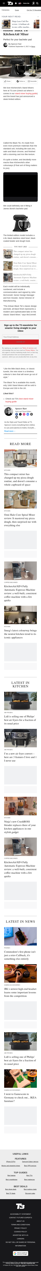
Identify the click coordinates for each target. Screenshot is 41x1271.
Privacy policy (20, 1228)
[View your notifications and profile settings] (16, 3)
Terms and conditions (20, 1225)
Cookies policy (20, 1232)
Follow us (22, 81)
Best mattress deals (30, 1189)
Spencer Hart (16, 44)
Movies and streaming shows (11, 1166)
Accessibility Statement (20, 1214)
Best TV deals (10, 1193)
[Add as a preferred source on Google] (20, 1253)
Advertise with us (20, 1235)
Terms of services (28, 348)
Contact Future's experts (20, 1217)
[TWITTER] (21, 414)
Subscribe (26, 3)
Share (8, 81)
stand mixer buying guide (26, 93)
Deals (17, 10)
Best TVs (29, 1175)
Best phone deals (10, 1189)
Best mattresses (29, 1179)
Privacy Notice (30, 350)
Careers (20, 1239)
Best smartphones (11, 1179)
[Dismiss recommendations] (38, 16)
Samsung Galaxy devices (30, 1161)
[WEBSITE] (32, 414)
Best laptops (12, 1175)
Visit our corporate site (28, 1263)
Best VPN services (30, 1166)
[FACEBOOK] (17, 414)
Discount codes (30, 1193)
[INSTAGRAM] (24, 414)
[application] (20, 184)
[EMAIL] (17, 417)
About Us (20, 1221)
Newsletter (33, 81)
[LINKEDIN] (28, 414)
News (33, 46)
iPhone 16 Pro (10, 1161)
